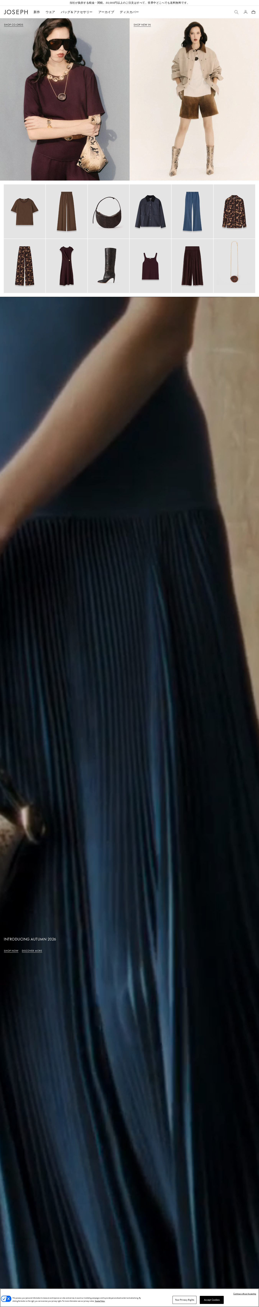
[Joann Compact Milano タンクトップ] (150, 266)
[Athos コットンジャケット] (150, 211)
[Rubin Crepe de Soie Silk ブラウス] (24, 211)
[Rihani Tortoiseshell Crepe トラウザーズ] (24, 266)
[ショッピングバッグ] (253, 12)
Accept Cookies (212, 1299)
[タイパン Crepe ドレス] (66, 266)
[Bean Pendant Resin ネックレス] (234, 266)
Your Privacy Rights (184, 1299)
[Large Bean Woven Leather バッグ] (108, 211)
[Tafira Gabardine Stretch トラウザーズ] (192, 211)
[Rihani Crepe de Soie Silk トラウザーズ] (66, 211)
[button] (50, 12)
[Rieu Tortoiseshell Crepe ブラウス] (234, 211)
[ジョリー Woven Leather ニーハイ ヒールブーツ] (108, 266)
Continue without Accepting (244, 1293)
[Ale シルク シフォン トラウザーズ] (192, 266)
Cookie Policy (100, 1301)
